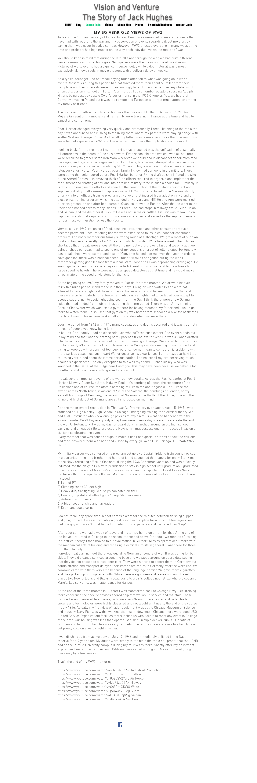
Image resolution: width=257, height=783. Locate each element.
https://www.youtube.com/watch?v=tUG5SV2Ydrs (93, 679)
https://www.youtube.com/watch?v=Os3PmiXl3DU (94, 687)
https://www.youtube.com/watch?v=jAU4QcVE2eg (94, 691)
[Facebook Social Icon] (120, 724)
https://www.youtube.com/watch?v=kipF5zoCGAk (93, 683)
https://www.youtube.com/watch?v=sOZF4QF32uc (94, 670)
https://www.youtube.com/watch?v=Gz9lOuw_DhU (94, 674)
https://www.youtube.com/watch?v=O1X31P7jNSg (94, 695)
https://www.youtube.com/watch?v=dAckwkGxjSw (94, 699)
